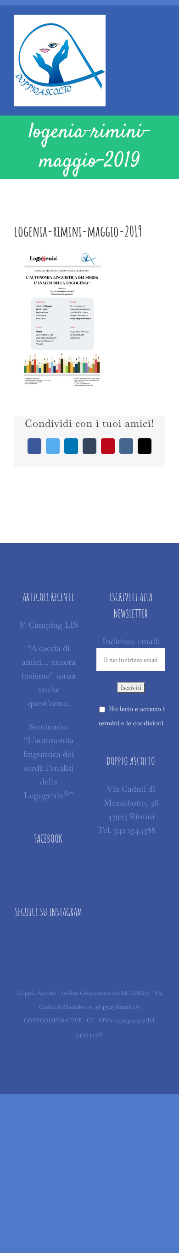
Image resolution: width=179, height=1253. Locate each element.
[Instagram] (48, 940)
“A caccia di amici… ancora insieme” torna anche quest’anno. (49, 675)
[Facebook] (48, 867)
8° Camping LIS (49, 624)
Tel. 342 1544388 (127, 830)
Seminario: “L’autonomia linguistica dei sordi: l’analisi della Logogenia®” (48, 760)
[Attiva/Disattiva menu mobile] (161, 26)
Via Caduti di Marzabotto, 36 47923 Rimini (131, 803)
